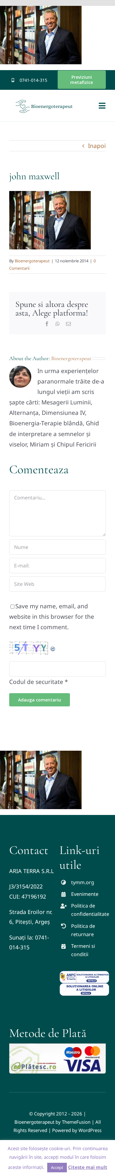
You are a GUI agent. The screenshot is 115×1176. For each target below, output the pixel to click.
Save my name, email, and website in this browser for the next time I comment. (51, 616)
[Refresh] (53, 647)
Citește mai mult (87, 1167)
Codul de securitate (36, 682)
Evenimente (84, 894)
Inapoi (97, 146)
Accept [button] (57, 1167)
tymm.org (82, 882)
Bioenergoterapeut (32, 261)
